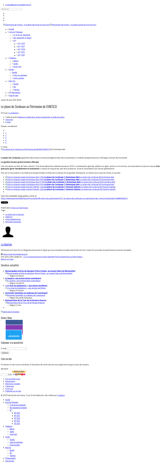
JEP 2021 (21, 46)
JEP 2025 (21, 43)
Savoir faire (17, 66)
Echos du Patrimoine (19, 208)
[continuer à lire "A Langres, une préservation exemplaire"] (22, 280)
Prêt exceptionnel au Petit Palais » (69, 257)
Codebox (61, 395)
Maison (16, 60)
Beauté (16, 84)
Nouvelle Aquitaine (13, 222)
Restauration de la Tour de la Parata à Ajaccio (25, 300)
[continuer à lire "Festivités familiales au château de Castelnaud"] (25, 295)
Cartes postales (19, 78)
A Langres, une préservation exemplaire (23, 278)
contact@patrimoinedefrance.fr (18, 5)
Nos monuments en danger (22, 37)
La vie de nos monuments (22, 35)
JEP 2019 (21, 52)
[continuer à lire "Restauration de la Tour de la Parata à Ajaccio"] (25, 302)
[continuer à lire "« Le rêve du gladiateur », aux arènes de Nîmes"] (25, 288)
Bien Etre (12, 81)
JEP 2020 (21, 49)
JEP (15, 40)
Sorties (11, 69)
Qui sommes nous (12, 379)
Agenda (14, 72)
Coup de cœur (13, 95)
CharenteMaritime (13, 219)
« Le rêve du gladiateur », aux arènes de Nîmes (26, 285)
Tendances (12, 58)
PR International (14, 92)
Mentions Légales (12, 384)
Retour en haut (7, 259)
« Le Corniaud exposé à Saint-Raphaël (38, 257)
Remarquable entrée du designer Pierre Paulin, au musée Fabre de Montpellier (40, 271)
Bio (15, 86)
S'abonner (9, 386)
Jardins (16, 63)
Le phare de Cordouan (14, 214)
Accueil (11, 29)
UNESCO (9, 217)
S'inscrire (9, 388)
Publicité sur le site (13, 391)
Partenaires (10, 381)
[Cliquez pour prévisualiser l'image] (25, 149)
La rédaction (13, 113)
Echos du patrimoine (20, 75)
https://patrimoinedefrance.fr (15, 254)
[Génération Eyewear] (10, 312)
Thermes (17, 89)
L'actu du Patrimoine (16, 32)
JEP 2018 (21, 55)
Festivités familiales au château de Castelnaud (26, 293)
